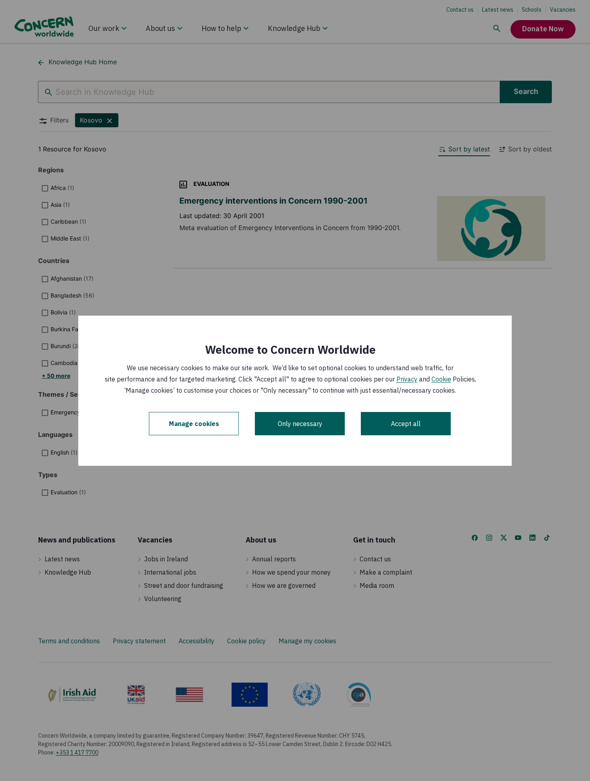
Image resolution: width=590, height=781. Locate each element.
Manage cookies (194, 424)
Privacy (407, 379)
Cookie (441, 379)
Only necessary (300, 424)
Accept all (406, 424)
